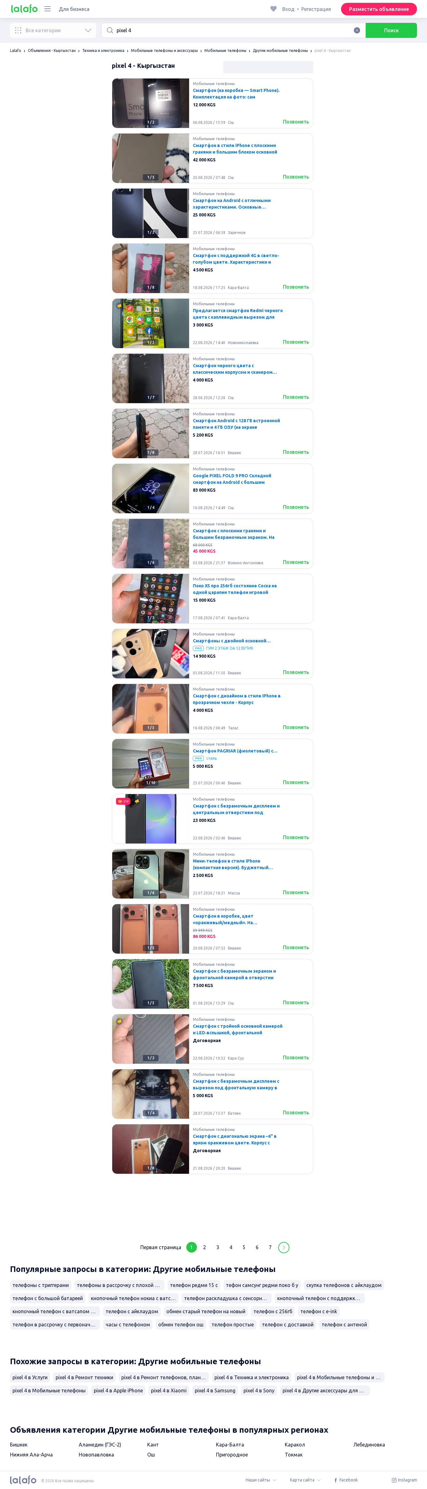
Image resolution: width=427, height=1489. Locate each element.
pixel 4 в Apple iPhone (118, 1390)
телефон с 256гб (273, 1311)
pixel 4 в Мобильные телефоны (49, 1390)
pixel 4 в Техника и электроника (251, 1377)
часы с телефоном (128, 1324)
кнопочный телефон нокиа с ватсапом (134, 1298)
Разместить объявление (379, 9)
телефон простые (233, 1324)
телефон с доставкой (288, 1324)
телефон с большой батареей (48, 1298)
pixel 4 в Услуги (30, 1377)
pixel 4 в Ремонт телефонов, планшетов (165, 1377)
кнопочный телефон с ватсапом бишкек (56, 1311)
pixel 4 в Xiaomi (169, 1390)
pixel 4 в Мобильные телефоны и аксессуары (340, 1377)
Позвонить (296, 121)
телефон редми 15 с (194, 1285)
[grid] (212, 656)
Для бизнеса (74, 9)
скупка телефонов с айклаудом (344, 1285)
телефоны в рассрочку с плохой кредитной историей (120, 1285)
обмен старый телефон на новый (205, 1311)
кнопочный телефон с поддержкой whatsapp (321, 1298)
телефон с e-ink (318, 1311)
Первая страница (160, 1247)
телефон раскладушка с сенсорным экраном (228, 1298)
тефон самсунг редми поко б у (262, 1285)
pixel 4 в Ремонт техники (84, 1377)
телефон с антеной (344, 1324)
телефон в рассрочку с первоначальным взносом (56, 1324)
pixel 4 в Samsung (215, 1390)
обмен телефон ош (180, 1324)
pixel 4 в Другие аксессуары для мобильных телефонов (326, 1390)
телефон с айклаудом (132, 1311)
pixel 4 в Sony (259, 1390)
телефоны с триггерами (41, 1285)
